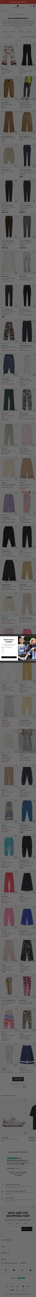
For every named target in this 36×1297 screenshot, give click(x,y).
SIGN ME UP (9, 657)
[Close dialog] (35, 637)
